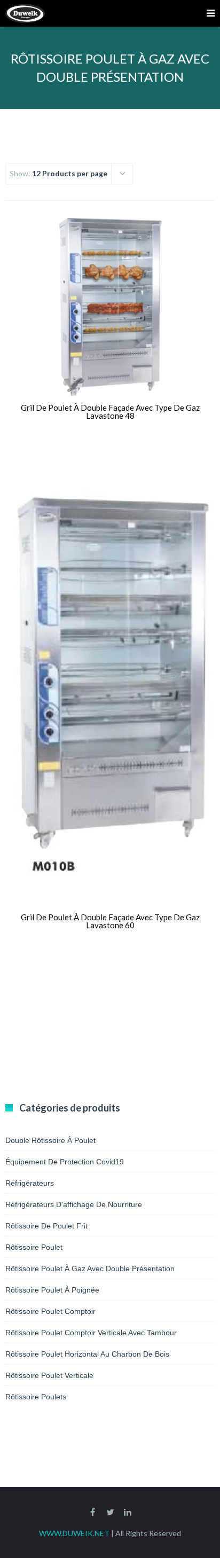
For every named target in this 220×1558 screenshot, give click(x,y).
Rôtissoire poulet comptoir (50, 1311)
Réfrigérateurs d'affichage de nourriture (73, 1204)
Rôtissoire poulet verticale (49, 1375)
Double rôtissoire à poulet (50, 1140)
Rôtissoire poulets (35, 1396)
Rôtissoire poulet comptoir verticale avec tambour (91, 1332)
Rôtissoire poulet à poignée (52, 1290)
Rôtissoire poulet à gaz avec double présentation (90, 1268)
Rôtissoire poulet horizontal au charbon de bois (87, 1354)
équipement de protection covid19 (64, 1161)
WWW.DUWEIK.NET (74, 1533)
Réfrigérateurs (29, 1183)
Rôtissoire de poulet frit (46, 1226)
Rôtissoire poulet (33, 1247)
